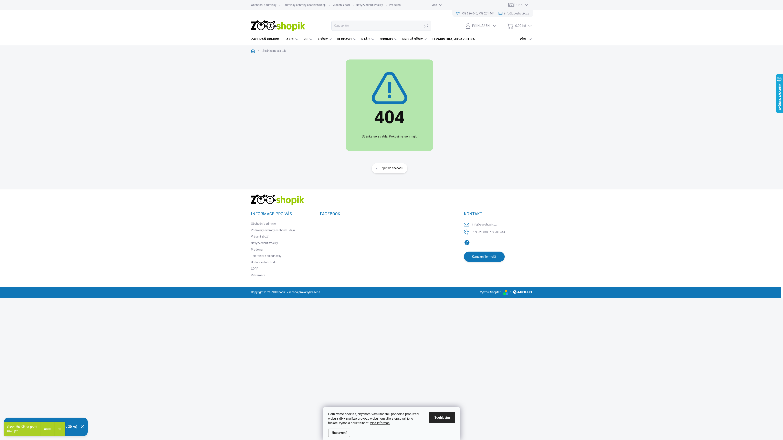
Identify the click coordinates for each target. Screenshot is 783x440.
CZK (519, 5)
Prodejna (395, 5)
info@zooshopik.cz (484, 224)
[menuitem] (266, 39)
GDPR (254, 268)
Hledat (426, 25)
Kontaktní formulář (484, 256)
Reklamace (258, 275)
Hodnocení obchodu (263, 262)
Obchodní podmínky (263, 5)
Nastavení (339, 433)
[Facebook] (467, 242)
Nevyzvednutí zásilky (369, 5)
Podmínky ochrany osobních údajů (304, 5)
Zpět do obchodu (392, 168)
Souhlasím (442, 417)
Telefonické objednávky (266, 255)
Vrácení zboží (341, 5)
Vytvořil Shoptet (490, 292)
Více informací (380, 423)
